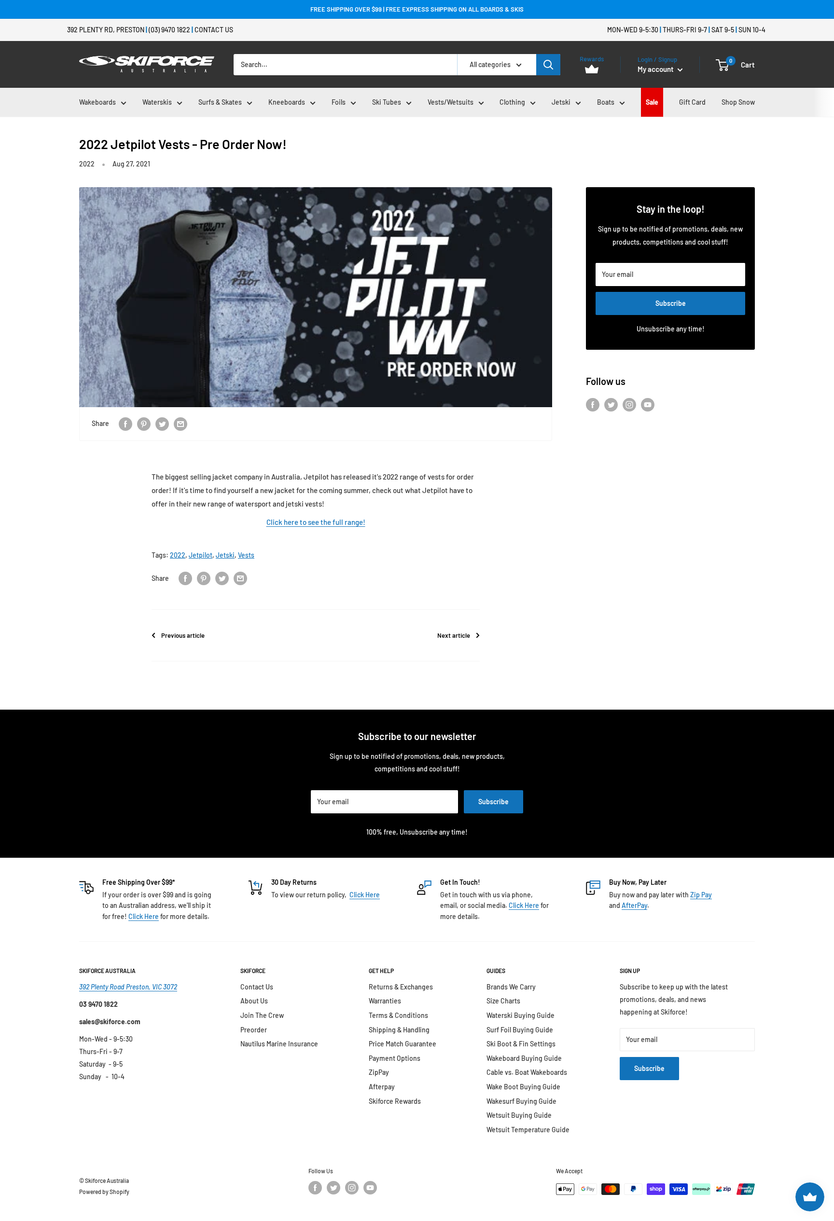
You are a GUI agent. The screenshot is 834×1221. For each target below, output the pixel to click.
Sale (652, 102)
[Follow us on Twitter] (611, 405)
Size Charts (503, 1001)
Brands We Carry (511, 987)
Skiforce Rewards (395, 1101)
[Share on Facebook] (125, 423)
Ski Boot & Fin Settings (521, 1044)
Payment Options (394, 1058)
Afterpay (382, 1087)
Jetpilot (200, 555)
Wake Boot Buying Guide (523, 1087)
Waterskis (157, 102)
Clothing (512, 102)
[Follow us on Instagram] (629, 405)
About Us (254, 1001)
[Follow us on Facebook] (592, 405)
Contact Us (214, 30)
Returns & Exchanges (401, 987)
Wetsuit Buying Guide (519, 1115)
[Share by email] (180, 423)
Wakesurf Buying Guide (521, 1101)
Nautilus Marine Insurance (279, 1044)
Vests (246, 555)
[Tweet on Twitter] (162, 423)
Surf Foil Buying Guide (519, 1030)
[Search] (548, 64)
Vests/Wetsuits (450, 102)
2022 (87, 164)
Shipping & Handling (399, 1030)
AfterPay (634, 905)
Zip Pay (701, 895)
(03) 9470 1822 (169, 30)
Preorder (253, 1030)
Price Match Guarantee (402, 1044)
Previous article (183, 635)
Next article (453, 635)
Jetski (561, 102)
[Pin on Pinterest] (144, 423)
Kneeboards (286, 102)
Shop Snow (738, 102)
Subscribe (670, 303)
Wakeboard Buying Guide (524, 1058)
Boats (605, 102)
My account (656, 69)
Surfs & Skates (220, 102)
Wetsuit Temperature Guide (528, 1129)
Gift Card (692, 102)
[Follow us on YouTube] (647, 405)
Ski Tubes (386, 102)
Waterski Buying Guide (520, 1015)
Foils (339, 102)
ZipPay (379, 1072)
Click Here (143, 916)
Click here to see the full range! (315, 522)
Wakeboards (97, 102)
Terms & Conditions (398, 1015)
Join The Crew (262, 1015)
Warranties (385, 1001)
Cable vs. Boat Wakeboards (526, 1072)
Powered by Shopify (104, 1191)
